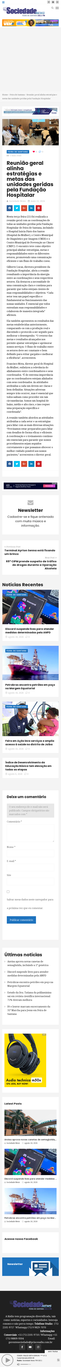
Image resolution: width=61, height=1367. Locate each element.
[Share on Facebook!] (10, 208)
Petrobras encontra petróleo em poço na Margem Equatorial (30, 686)
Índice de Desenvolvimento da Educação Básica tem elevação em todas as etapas (28, 766)
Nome (11, 847)
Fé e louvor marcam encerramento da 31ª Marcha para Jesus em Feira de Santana (28, 1010)
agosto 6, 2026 (15, 774)
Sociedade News (17, 201)
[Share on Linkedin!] (31, 208)
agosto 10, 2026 (16, 749)
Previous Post (13, 547)
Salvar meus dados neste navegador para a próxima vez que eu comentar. (30, 904)
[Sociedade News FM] (23, 11)
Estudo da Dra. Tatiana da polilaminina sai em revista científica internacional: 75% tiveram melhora (29, 996)
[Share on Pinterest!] (39, 208)
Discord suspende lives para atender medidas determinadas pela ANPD (29, 630)
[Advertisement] (30, 59)
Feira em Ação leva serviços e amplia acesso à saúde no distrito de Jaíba (29, 742)
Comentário (14, 821)
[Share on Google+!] (24, 208)
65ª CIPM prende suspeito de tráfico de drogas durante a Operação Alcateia (31, 564)
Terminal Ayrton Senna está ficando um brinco (29, 552)
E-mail (11, 861)
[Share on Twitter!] (17, 208)
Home (5, 95)
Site (9, 875)
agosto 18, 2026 (16, 637)
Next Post (50, 557)
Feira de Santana (17, 95)
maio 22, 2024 (38, 201)
